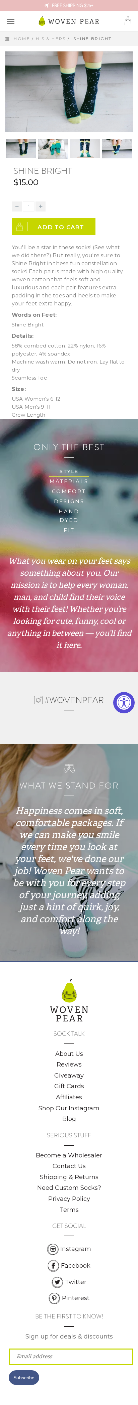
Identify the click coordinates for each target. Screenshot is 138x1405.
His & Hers (51, 38)
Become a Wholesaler (69, 1155)
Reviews (69, 1064)
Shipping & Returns (69, 1177)
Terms (69, 1210)
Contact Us (69, 1166)
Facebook (75, 1265)
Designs (69, 501)
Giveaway (69, 1075)
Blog (69, 1119)
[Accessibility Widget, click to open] (124, 702)
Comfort (69, 491)
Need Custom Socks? (69, 1187)
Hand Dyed (69, 515)
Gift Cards (69, 1086)
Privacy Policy (69, 1199)
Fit (69, 530)
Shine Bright (42, 171)
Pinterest (75, 1298)
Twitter (75, 1282)
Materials (69, 481)
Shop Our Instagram (69, 1108)
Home (22, 38)
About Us (69, 1054)
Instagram (75, 1249)
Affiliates (69, 1097)
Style (69, 471)
